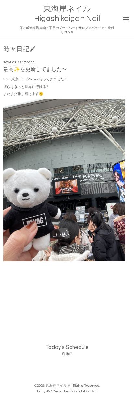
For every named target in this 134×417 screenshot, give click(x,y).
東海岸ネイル (56, 385)
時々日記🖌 (19, 49)
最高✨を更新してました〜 (35, 69)
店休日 (67, 354)
